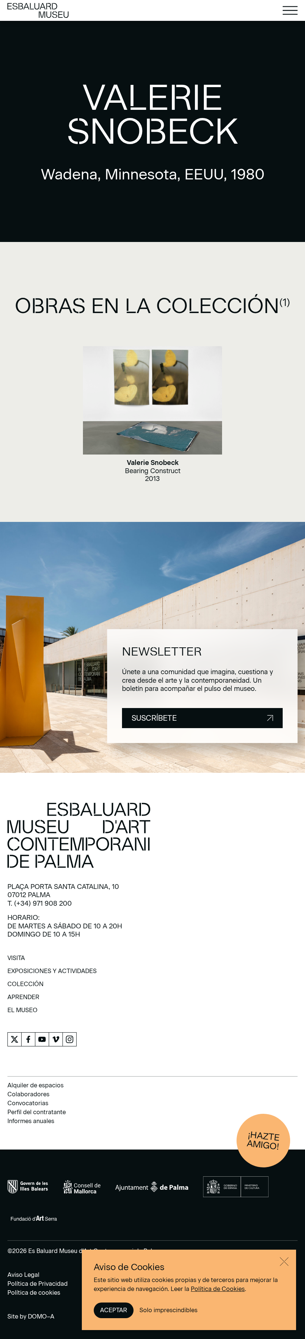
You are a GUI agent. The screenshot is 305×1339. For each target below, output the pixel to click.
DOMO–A (41, 1316)
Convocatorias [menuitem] (27, 1103)
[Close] (284, 1261)
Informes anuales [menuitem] (30, 1121)
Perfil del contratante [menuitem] (36, 1112)
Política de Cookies (218, 1288)
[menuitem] (16, 960)
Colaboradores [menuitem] (28, 1094)
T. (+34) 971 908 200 (39, 903)
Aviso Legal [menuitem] (23, 1274)
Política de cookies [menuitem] (33, 1292)
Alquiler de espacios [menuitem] (35, 1085)
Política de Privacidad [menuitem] (37, 1283)
